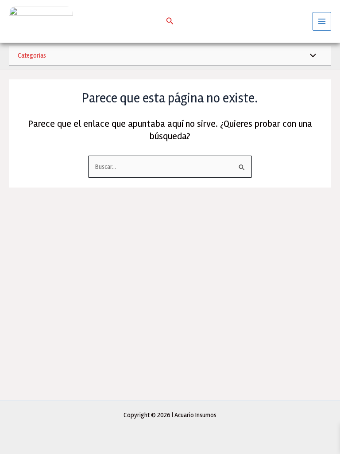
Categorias (32, 55)
